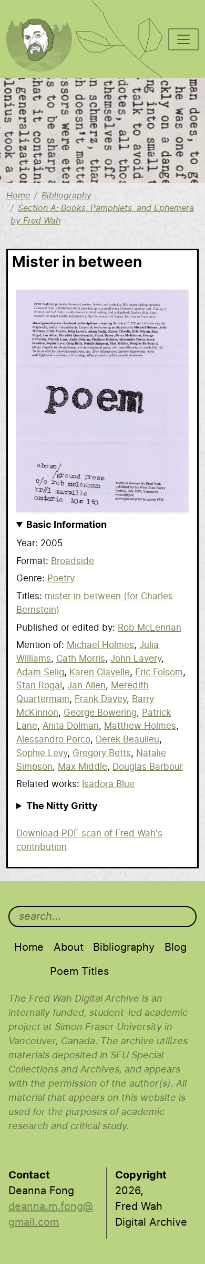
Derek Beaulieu (127, 739)
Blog (176, 947)
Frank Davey (101, 699)
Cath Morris (80, 658)
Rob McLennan (149, 627)
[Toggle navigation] (183, 39)
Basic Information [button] (66, 525)
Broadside (72, 561)
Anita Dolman (71, 725)
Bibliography (66, 196)
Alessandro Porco (53, 739)
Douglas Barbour (147, 766)
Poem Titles (79, 971)
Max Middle (82, 766)
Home (18, 196)
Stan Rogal (39, 685)
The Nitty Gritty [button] (62, 806)
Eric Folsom (159, 672)
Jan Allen (86, 685)
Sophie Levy (41, 753)
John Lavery (135, 658)
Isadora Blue (108, 784)
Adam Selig (40, 672)
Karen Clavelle (99, 672)
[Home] (45, 14)
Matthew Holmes (140, 725)
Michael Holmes (100, 645)
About (69, 947)
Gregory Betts (102, 753)
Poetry (61, 578)
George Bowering (100, 712)
